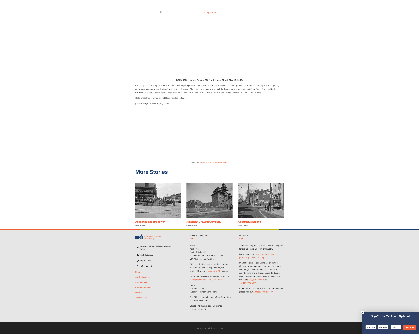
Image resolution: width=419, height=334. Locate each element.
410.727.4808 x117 (217, 280)
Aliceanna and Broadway (150, 221)
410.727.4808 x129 (247, 283)
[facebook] (137, 266)
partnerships (245, 258)
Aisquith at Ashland (249, 221)
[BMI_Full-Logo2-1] (148, 235)
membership (261, 254)
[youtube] (147, 266)
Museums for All (213, 271)
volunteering (258, 258)
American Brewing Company (203, 221)
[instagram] (142, 266)
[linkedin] (152, 266)
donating (272, 254)
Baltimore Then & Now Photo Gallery (214, 162)
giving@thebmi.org (255, 280)
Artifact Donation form (263, 292)
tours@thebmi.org (198, 280)
